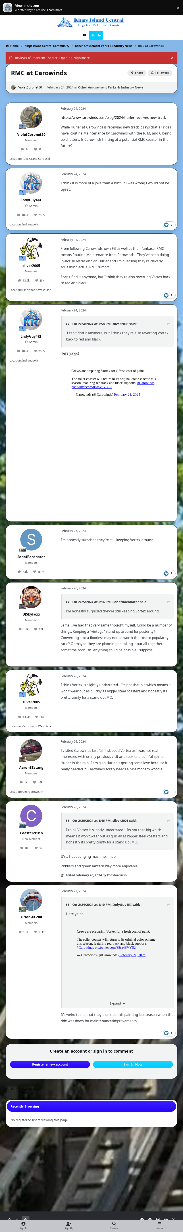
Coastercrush (31, 833)
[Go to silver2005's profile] (31, 248)
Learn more (8, 8)
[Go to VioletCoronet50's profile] (13, 87)
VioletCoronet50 (30, 87)
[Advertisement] (91, 1142)
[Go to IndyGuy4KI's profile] (31, 183)
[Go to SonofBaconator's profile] (31, 540)
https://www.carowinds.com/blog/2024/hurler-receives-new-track (113, 117)
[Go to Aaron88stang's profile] (31, 750)
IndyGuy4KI (31, 200)
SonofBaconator (31, 557)
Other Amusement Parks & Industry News (110, 87)
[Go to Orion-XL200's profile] (31, 900)
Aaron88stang (31, 767)
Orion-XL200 (31, 917)
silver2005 (31, 265)
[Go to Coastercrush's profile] (31, 816)
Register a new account (50, 1064)
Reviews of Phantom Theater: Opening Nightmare (52, 58)
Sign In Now (133, 1064)
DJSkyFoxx (31, 614)
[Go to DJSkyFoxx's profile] (31, 597)
